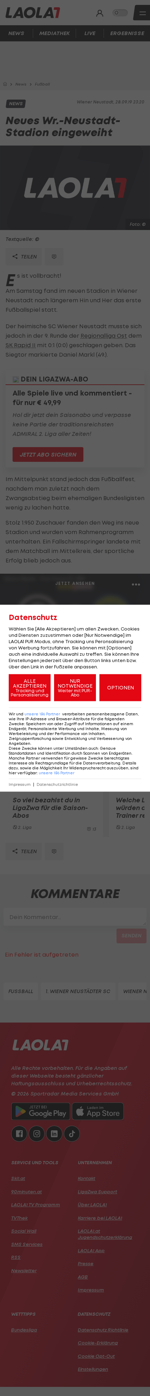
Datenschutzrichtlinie (57, 784)
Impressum (20, 784)
